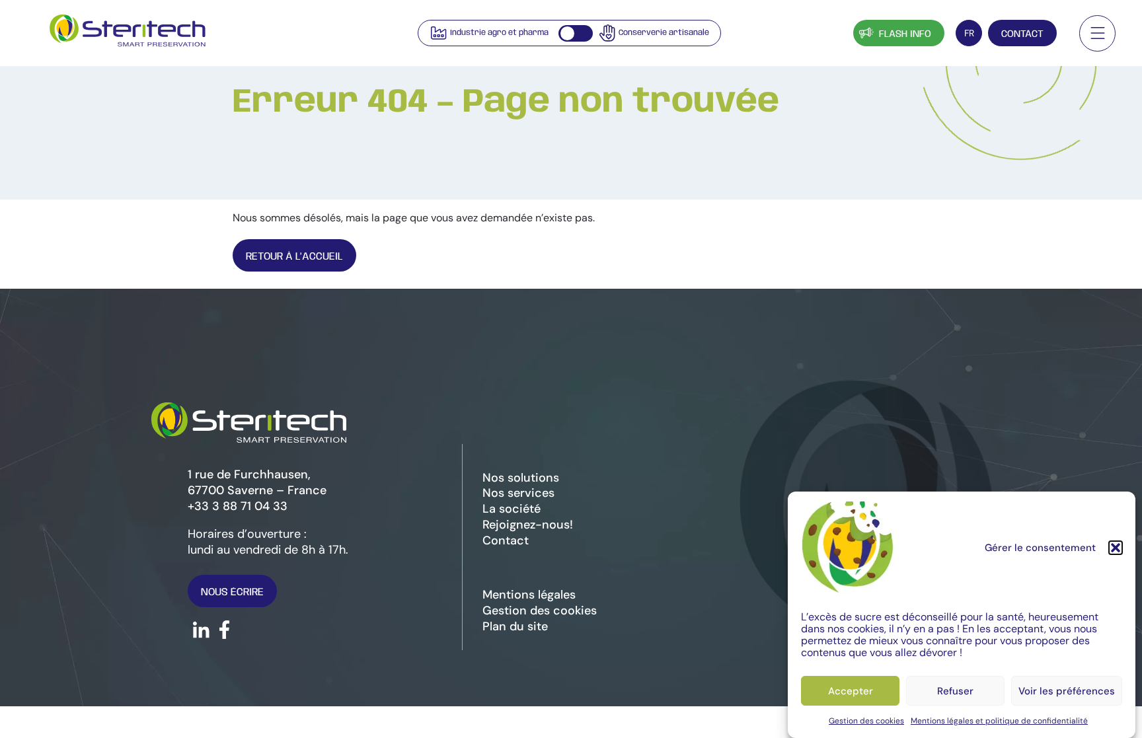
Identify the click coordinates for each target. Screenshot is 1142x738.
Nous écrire (232, 592)
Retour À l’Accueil (294, 256)
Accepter (850, 691)
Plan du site (515, 626)
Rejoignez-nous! (527, 525)
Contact (1022, 34)
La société (511, 509)
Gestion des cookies (866, 721)
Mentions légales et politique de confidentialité (999, 721)
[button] (1115, 547)
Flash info (905, 34)
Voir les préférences (1066, 691)
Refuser (955, 691)
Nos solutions (520, 478)
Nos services (518, 493)
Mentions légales (529, 595)
